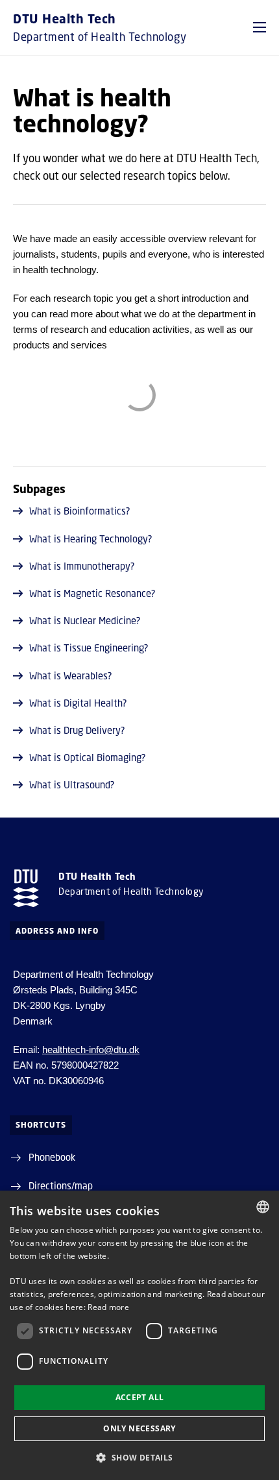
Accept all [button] (139, 1397)
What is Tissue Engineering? (89, 647)
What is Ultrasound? (72, 784)
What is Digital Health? (78, 703)
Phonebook (52, 1157)
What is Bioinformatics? (79, 510)
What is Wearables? (70, 675)
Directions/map (61, 1185)
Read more (108, 1307)
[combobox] (262, 1206)
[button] (259, 27)
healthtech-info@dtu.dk (91, 1049)
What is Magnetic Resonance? (92, 593)
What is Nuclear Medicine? (85, 620)
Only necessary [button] (139, 1428)
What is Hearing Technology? (90, 538)
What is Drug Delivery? (77, 730)
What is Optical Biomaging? (87, 757)
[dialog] (139, 1335)
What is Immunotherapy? (82, 566)
